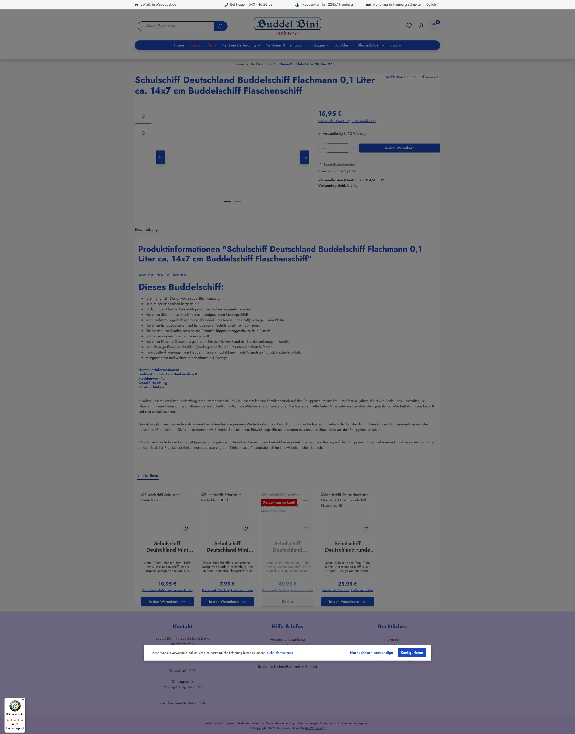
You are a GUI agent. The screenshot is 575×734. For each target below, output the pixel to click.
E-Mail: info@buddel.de (157, 4)
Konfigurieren (412, 652)
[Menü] (22, 700)
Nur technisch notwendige (371, 652)
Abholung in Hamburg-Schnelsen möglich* (404, 4)
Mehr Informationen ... (281, 652)
